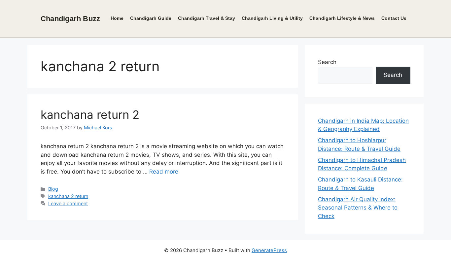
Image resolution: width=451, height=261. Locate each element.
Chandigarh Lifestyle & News (342, 18)
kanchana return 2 (90, 114)
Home (117, 18)
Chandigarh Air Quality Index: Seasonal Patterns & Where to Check (358, 207)
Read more (163, 171)
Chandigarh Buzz (70, 19)
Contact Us (393, 18)
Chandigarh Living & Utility (272, 18)
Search (327, 62)
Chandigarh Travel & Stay (206, 18)
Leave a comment (68, 203)
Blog (53, 189)
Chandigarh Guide (150, 18)
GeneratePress (269, 250)
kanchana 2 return (68, 196)
